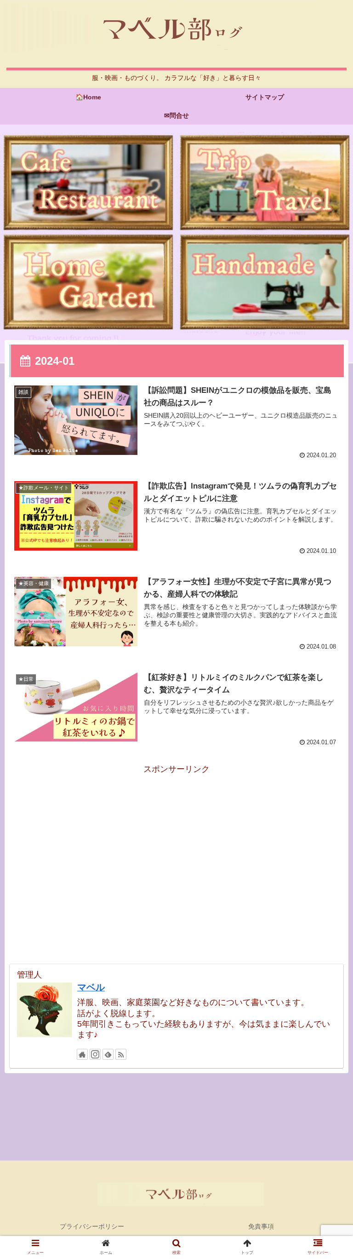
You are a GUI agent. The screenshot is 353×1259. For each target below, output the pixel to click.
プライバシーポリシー (92, 1226)
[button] (326, 931)
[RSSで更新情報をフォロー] (120, 1054)
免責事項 (261, 1226)
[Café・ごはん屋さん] (88, 182)
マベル (91, 987)
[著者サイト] (82, 1054)
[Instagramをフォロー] (95, 1054)
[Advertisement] (176, 840)
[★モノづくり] (264, 282)
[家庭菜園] (88, 282)
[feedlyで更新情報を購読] (108, 1054)
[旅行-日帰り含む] (264, 182)
